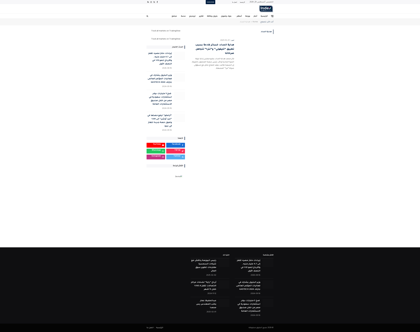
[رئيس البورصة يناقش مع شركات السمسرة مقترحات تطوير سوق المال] (223, 263)
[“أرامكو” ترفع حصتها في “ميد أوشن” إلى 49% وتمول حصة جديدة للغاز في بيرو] (179, 118)
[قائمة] (272, 16)
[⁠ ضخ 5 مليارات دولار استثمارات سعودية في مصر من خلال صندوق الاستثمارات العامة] (179, 96)
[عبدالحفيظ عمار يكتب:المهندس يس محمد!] (223, 303)
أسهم (239, 16)
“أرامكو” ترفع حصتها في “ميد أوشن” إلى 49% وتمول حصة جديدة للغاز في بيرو (159, 120)
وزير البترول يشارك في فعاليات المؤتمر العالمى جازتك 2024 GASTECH (160, 78)
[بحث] (148, 16)
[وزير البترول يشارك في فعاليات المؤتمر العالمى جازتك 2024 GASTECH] (179, 77)
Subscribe (210, 2)
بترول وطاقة (212, 16)
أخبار (255, 16)
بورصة (247, 16)
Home (255, 22)
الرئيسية (242, 2)
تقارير (201, 16)
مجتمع (174, 16)
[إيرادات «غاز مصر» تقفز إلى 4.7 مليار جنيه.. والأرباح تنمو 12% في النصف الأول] (179, 56)
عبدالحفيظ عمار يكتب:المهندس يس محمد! (206, 304)
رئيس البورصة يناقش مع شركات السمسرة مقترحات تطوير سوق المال (203, 265)
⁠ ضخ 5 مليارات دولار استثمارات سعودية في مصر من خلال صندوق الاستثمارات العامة (160, 99)
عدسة (183, 16)
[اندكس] (266, 8)
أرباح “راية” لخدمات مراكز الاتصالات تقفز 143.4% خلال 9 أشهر (203, 285)
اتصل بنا (234, 2)
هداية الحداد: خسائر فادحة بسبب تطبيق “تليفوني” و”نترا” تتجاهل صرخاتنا (214, 49)
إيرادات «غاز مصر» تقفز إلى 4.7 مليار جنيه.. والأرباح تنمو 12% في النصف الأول (160, 58)
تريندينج (192, 16)
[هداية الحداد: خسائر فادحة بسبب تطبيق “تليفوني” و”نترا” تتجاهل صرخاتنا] (255, 50)
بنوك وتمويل (226, 16)
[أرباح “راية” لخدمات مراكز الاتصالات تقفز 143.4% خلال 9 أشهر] (223, 284)
